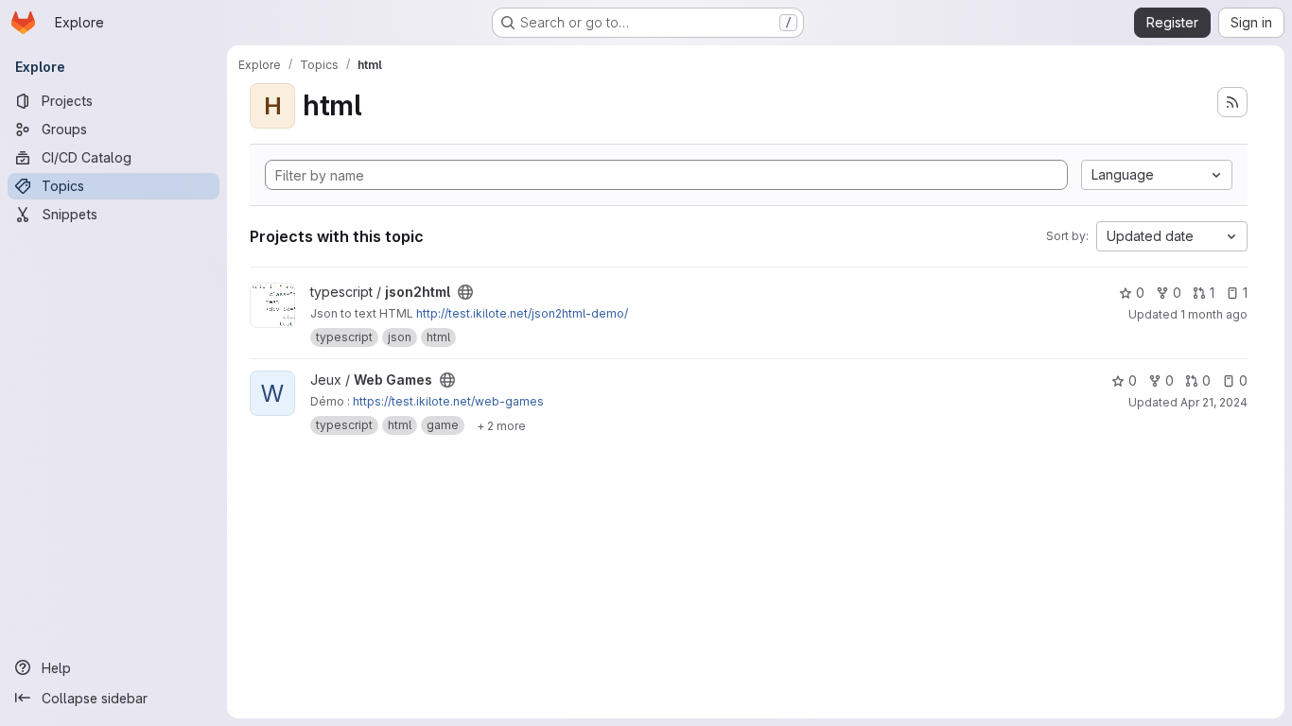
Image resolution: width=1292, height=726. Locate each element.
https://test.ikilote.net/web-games (448, 401)
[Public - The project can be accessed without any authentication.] (465, 292)
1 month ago (1214, 314)
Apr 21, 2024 (1214, 402)
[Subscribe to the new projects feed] (1232, 102)
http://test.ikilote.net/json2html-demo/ (522, 313)
